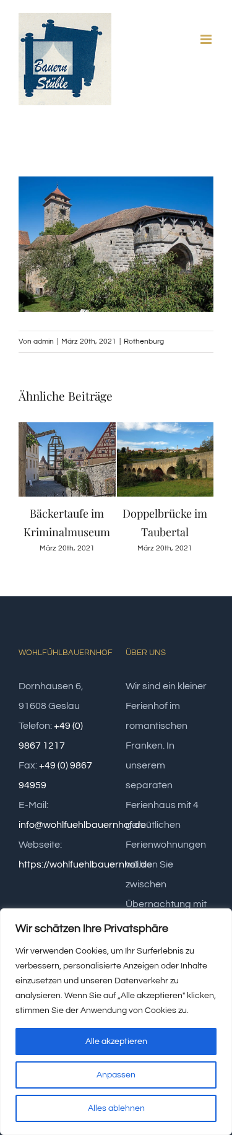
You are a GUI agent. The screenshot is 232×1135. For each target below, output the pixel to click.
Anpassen (116, 1075)
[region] (116, 1021)
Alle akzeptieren (116, 1041)
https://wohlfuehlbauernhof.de (85, 864)
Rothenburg (144, 341)
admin (43, 341)
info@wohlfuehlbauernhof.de (82, 825)
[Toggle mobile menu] (206, 39)
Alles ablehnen (116, 1108)
